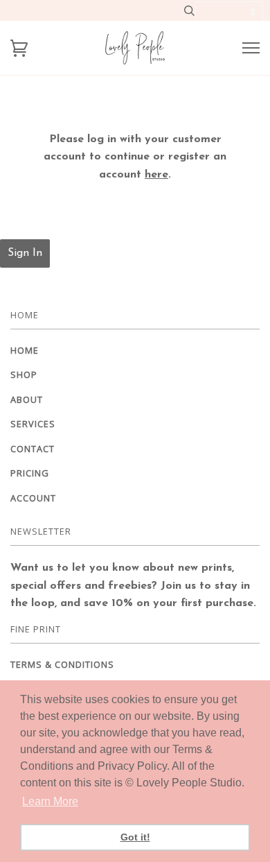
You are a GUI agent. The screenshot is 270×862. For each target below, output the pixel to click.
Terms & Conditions (62, 664)
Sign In (25, 253)
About (26, 399)
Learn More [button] (50, 801)
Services (32, 423)
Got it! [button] (135, 837)
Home (24, 350)
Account (33, 498)
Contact (32, 448)
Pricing (29, 473)
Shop (23, 374)
